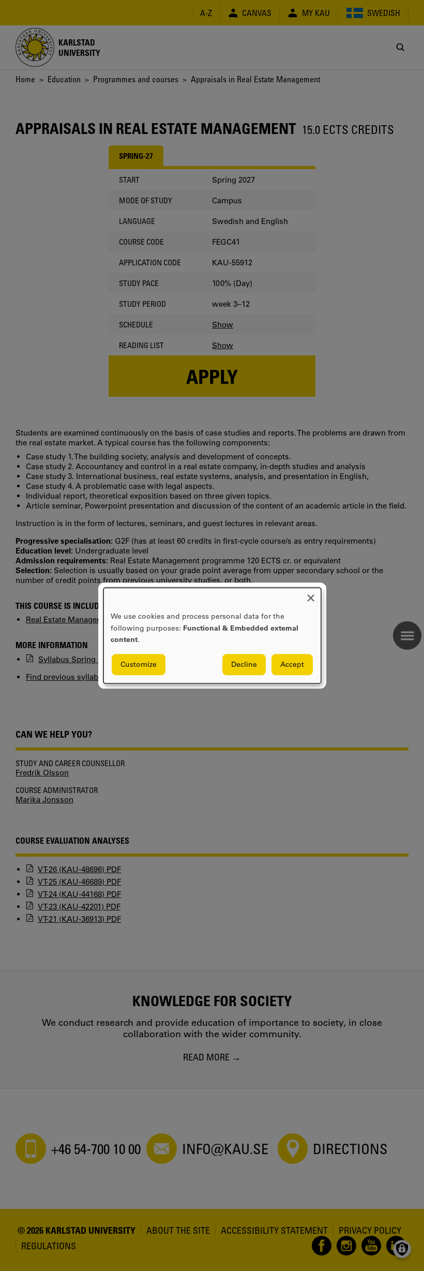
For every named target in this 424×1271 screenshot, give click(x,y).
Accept (292, 664)
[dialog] (212, 635)
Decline (244, 664)
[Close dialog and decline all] (310, 594)
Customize (138, 664)
